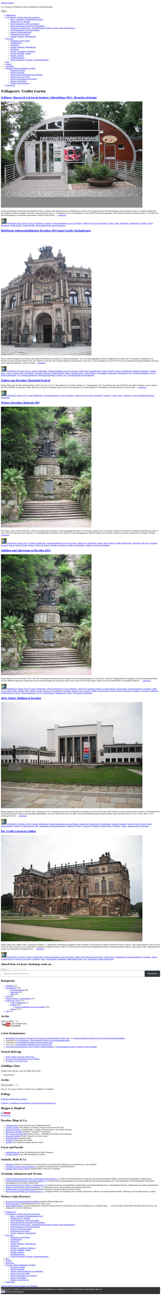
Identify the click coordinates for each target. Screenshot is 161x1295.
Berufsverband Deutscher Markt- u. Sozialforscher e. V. (26, 1185)
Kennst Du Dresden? (13, 1130)
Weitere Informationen (15, 1292)
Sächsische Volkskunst (149, 691)
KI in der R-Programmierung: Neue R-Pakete (22, 1059)
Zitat (7, 1011)
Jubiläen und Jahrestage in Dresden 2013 (26, 550)
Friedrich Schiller (133, 824)
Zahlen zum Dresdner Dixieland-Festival (25, 380)
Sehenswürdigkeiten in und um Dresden (67, 223)
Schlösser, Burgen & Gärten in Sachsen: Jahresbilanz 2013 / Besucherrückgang (49, 97)
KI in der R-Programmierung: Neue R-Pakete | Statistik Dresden (29, 1047)
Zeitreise (89, 545)
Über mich (10, 39)
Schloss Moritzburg (42, 545)
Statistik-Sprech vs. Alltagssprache (18, 998)
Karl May (78, 826)
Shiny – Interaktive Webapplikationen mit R (26, 20)
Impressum (10, 66)
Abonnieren (152, 974)
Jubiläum (33, 691)
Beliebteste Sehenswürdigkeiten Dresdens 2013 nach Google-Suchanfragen (46, 230)
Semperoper (112, 373)
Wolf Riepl (11, 223)
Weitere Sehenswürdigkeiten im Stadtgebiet (26, 75)
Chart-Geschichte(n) (17, 1003)
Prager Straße (138, 396)
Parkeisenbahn (134, 223)
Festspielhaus (106, 824)
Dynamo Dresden (109, 689)
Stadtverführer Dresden (14, 1206)
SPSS (12, 994)
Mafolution (10, 1164)
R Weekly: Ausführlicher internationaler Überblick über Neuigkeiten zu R (28, 1103)
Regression (14, 992)
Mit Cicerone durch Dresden (16, 1134)
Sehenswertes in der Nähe (20, 77)
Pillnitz (143, 223)
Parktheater (62, 959)
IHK (27, 691)
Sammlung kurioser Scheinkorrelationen (20, 1167)
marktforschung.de (13, 1152)
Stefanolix (9, 1140)
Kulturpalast (127, 396)
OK (3, 1292)
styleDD (9, 1142)
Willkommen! (11, 15)
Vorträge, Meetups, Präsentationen (23, 37)
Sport (8, 996)
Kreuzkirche (29, 373)
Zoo (64, 375)
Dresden (41, 223)
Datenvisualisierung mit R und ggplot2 (24, 24)
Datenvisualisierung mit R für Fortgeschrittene (27, 26)
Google (9, 373)
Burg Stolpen (97, 689)
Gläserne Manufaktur (140, 371)
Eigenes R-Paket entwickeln (20, 32)
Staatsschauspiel (48, 693)
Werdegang (14, 49)
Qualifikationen (16, 43)
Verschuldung (80, 545)
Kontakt (9, 64)
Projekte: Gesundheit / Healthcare (22, 51)
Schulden (53, 545)
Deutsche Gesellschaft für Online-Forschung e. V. (24, 1187)
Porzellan (4, 545)
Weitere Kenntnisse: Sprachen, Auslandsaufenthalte (29, 60)
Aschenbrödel (102, 223)
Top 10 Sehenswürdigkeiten (138, 373)
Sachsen (48, 223)
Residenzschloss (77, 373)
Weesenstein (40, 226)
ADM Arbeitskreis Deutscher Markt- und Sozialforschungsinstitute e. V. (32, 1179)
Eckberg (118, 371)
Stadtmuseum (60, 693)
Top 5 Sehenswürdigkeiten (27, 375)
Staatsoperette (133, 826)
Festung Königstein (135, 689)
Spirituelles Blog (12, 1138)
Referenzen (14, 45)
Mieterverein (127, 543)
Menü (4, 11)
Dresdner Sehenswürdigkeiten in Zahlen (21, 68)
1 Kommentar (105, 545)
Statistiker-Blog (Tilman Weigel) (18, 1169)
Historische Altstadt (17, 70)
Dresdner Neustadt (17, 73)
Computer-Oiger (12, 1125)
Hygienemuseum (27, 826)
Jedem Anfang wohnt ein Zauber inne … (21, 1057)
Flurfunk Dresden (12, 1128)
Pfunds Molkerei (58, 373)
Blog (7, 62)
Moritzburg (124, 223)
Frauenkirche (127, 371)
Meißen (119, 543)
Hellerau (112, 543)
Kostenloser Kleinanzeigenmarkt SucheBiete (22, 1202)
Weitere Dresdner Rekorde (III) (20, 402)
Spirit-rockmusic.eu (13, 1204)
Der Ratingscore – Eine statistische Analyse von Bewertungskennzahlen (43, 1040)
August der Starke (95, 957)
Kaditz (39, 691)
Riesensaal (128, 691)
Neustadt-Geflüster (13, 1136)
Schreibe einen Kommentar (55, 226)
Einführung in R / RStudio (20, 22)
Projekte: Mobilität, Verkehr (20, 53)
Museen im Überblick (18, 81)
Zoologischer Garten (95, 959)
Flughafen (106, 396)
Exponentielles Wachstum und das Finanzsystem (35, 1042)
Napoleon (36, 959)
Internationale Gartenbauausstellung (52, 826)
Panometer (47, 373)
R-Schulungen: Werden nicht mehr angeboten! (23, 17)
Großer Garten (113, 223)
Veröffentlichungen (17, 58)
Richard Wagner (21, 545)
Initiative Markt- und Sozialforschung (19, 1189)
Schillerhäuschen (7, 693)
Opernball (153, 543)
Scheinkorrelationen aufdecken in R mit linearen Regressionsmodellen (99, 1038)
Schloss (31, 545)
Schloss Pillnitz (16, 226)
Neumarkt (38, 373)
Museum (145, 543)
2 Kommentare (143, 826)
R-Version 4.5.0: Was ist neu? (17, 1061)
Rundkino (136, 691)
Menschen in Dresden (14, 1132)
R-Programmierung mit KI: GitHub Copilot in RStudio (76, 1047)
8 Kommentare (108, 959)
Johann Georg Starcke (23, 959)
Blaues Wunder (108, 371)
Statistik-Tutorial (12, 1154)
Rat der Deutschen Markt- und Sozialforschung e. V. (25, 1191)
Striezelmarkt (123, 373)
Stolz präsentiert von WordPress (26, 1286)
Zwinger (70, 375)
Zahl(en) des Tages (90, 223)
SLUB (39, 693)
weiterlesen (62, 215)
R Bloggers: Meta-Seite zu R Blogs (14, 1099)
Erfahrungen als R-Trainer (20, 34)
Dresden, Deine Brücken (19, 83)
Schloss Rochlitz (29, 226)
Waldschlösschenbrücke (47, 375)
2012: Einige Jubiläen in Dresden (21, 698)
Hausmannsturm (7, 826)
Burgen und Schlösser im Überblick (23, 79)
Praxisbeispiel (11, 988)
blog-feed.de (5, 1115)
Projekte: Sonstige (17, 56)
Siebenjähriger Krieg (74, 959)
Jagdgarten (147, 957)
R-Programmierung (17, 990)
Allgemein (9, 986)
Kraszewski (47, 691)
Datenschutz (10, 85)
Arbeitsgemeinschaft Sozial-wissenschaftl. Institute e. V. (26, 1181)
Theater (69, 693)
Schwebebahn (102, 373)
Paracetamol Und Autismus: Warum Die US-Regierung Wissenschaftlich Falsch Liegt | (38, 1038)
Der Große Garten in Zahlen (18, 831)
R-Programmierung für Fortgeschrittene (25, 30)
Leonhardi (67, 691)
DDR (94, 543)
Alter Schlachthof (95, 396)
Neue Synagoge (85, 691)
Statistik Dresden (7, 3)
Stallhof (71, 545)
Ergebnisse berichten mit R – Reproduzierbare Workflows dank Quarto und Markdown (42, 28)
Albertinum (97, 371)
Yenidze (59, 375)
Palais (43, 959)
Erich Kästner (122, 689)
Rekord (11, 545)
